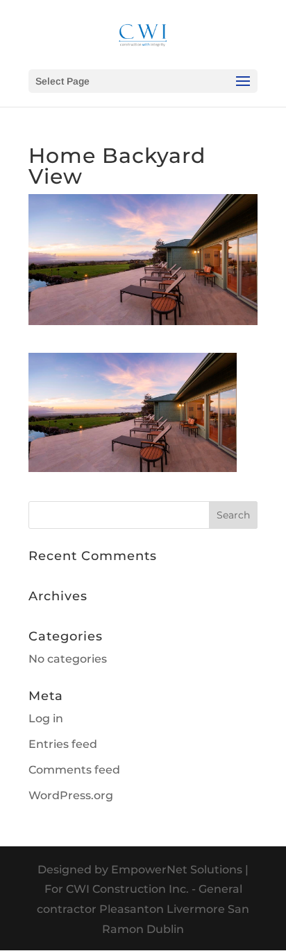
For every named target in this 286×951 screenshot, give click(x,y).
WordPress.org (70, 795)
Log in (45, 718)
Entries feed (62, 744)
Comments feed (74, 769)
